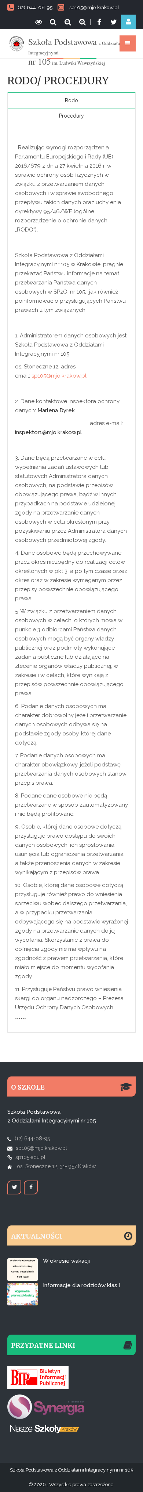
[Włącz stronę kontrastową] (38, 22)
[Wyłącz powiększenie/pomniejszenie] (53, 22)
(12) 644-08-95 (35, 7)
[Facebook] (99, 22)
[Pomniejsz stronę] (67, 22)
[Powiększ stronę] (82, 22)
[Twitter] (113, 22)
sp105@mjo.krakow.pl (94, 7)
